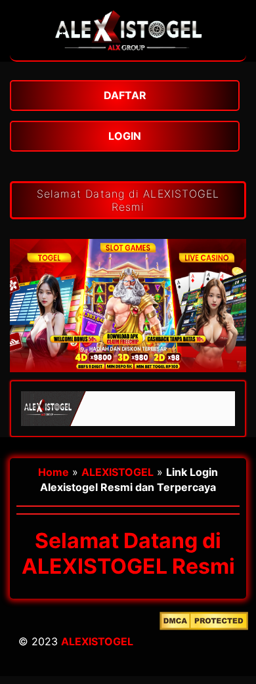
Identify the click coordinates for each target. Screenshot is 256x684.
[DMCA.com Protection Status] (204, 644)
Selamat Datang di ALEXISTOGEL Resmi (128, 200)
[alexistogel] (128, 53)
